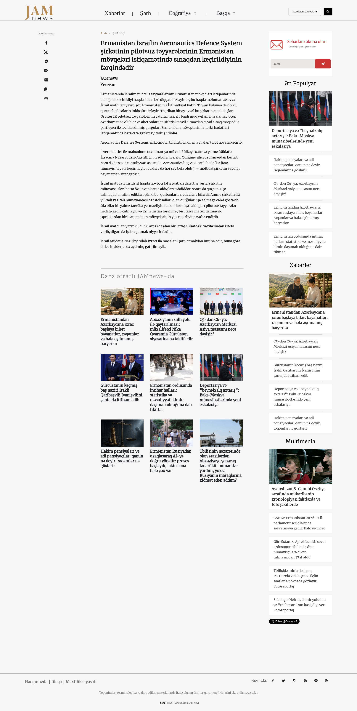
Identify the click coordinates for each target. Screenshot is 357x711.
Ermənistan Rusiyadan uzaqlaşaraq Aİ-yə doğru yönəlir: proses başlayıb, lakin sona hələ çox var (170, 461)
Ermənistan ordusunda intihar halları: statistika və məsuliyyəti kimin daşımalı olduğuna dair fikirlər (171, 397)
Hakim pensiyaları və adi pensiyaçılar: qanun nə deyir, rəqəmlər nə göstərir (122, 458)
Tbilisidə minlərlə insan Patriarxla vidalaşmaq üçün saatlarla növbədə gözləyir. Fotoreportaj (296, 578)
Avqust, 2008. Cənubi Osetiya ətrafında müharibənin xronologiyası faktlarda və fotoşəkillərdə (299, 496)
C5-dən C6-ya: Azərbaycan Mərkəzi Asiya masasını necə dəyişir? (218, 326)
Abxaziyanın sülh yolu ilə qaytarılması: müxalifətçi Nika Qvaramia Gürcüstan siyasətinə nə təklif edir (171, 329)
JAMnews (109, 78)
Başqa (223, 13)
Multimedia (300, 441)
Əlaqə (57, 682)
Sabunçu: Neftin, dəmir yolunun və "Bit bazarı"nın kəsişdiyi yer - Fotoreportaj (300, 605)
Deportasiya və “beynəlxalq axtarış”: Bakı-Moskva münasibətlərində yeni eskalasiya (220, 395)
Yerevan (108, 84)
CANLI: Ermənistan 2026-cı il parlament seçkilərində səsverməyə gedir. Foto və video (299, 523)
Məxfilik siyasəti (81, 682)
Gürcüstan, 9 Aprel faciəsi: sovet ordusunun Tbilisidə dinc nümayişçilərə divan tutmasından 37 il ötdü (300, 549)
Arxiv (105, 33)
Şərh (145, 13)
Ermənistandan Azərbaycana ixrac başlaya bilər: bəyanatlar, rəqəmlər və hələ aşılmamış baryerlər (120, 331)
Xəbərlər (114, 13)
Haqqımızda (36, 682)
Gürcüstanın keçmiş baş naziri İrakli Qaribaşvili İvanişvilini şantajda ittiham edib (121, 392)
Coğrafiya (180, 13)
